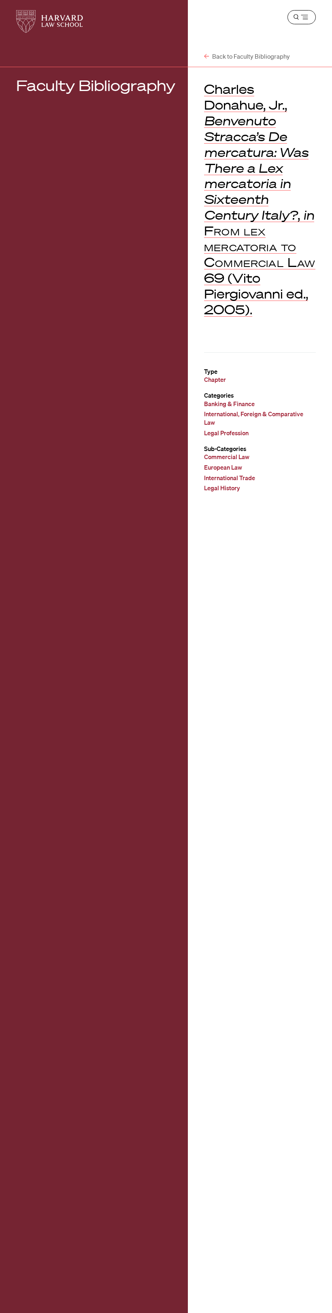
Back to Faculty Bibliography (250, 56)
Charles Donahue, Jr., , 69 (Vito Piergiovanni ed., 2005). (259, 199)
